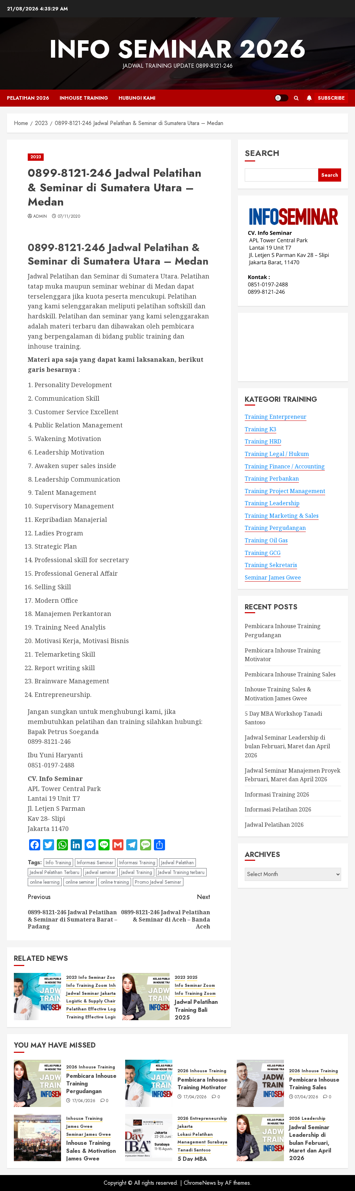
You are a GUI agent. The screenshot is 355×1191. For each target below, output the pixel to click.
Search (262, 153)
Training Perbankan (272, 478)
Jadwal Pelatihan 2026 (274, 824)
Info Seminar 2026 (177, 49)
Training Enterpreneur (275, 416)
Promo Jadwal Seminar (158, 881)
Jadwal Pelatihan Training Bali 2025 (196, 1010)
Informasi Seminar (95, 862)
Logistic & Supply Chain (91, 1001)
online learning (45, 881)
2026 (71, 1067)
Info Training (58, 862)
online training (115, 881)
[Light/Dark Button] (281, 97)
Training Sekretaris (271, 565)
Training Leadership (272, 503)
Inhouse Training (84, 97)
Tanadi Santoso (194, 1150)
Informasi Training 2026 (277, 794)
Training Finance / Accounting (285, 466)
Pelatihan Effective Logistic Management (109, 1009)
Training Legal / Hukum (277, 454)
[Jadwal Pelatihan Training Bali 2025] (146, 996)
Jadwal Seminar (82, 994)
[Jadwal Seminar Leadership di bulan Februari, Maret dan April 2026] (260, 1137)
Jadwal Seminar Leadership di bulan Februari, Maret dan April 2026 (287, 746)
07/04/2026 (306, 1097)
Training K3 (260, 429)
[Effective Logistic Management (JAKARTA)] (37, 996)
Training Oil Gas (266, 540)
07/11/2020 (69, 216)
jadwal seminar (100, 872)
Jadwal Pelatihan (177, 862)
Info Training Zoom (86, 986)
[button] (296, 98)
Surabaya (217, 1142)
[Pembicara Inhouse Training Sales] (260, 1083)
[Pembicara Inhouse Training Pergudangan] (37, 1083)
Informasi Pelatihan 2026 (278, 809)
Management (192, 1142)
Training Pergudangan (275, 528)
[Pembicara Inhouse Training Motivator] (148, 1083)
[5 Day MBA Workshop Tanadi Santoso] (148, 1137)
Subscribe (331, 97)
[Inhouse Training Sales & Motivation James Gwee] (37, 1137)
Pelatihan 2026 (28, 97)
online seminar (80, 881)
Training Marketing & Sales (282, 515)
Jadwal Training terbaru (181, 872)
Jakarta (108, 994)
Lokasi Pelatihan (195, 1135)
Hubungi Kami (137, 97)
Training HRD (263, 441)
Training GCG (262, 553)
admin (40, 216)
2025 (192, 978)
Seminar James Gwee (273, 577)
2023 (36, 157)
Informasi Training (137, 862)
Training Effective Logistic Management (108, 1017)
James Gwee (79, 1127)
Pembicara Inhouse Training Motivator (203, 1083)
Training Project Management (285, 491)
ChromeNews (200, 1183)
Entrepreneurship (208, 1119)
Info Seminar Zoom (98, 978)
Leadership (314, 1119)
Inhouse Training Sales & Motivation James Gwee (91, 1151)
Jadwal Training (136, 872)
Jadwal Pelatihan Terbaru (54, 872)
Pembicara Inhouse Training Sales (290, 674)
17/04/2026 (84, 1101)
